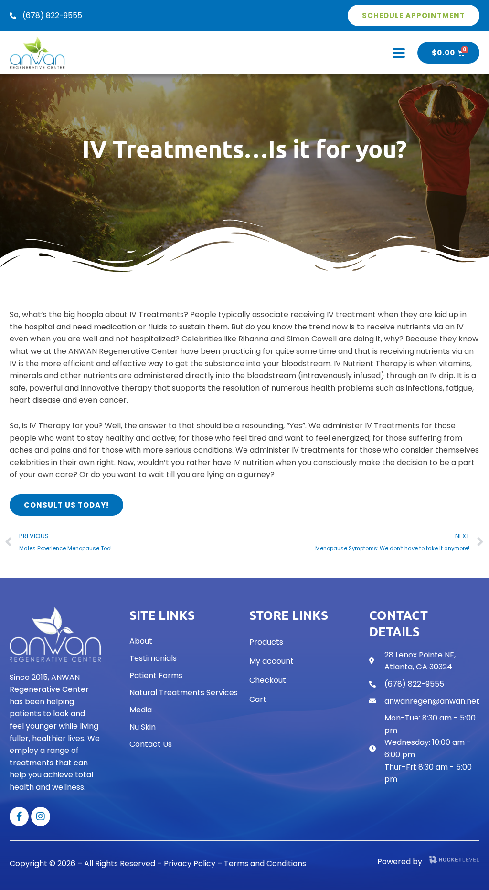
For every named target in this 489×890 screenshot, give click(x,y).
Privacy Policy (189, 863)
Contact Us (150, 744)
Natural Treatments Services (183, 692)
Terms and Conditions (265, 863)
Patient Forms (155, 675)
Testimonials (153, 658)
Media (140, 709)
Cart (257, 699)
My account (271, 661)
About (140, 641)
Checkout (267, 680)
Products (266, 641)
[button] (398, 53)
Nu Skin (142, 726)
